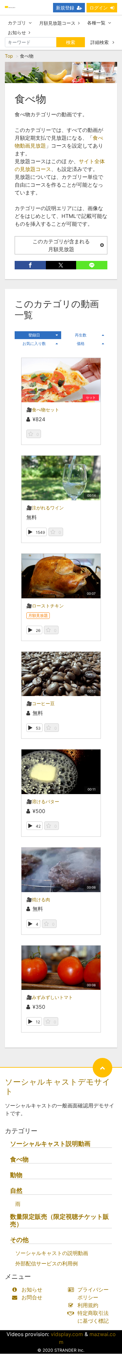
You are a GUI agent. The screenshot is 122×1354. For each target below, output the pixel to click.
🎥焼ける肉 (38, 899)
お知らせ (17, 32)
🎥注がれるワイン (45, 507)
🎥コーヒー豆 (40, 703)
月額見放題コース (57, 23)
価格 (81, 343)
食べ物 (19, 1159)
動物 (16, 1175)
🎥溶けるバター (42, 801)
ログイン (98, 7)
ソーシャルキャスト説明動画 (50, 1143)
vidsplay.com (67, 1334)
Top (9, 56)
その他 (19, 1240)
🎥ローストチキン (45, 605)
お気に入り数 (34, 343)
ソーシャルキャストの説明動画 (51, 1253)
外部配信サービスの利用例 (46, 1263)
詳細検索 (100, 42)
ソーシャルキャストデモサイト (57, 1086)
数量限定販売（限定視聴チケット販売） (59, 1220)
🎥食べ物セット (42, 409)
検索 (70, 42)
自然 (16, 1190)
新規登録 (65, 7)
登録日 (34, 335)
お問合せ (31, 1297)
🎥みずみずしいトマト (49, 997)
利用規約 (87, 1305)
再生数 (81, 335)
